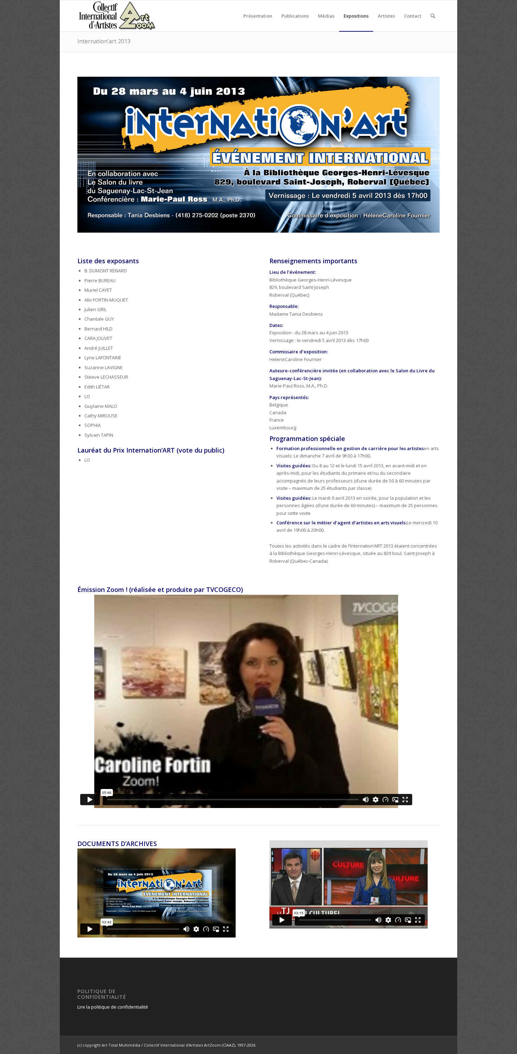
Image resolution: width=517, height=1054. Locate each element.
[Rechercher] (433, 15)
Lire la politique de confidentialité (112, 1007)
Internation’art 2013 (103, 41)
